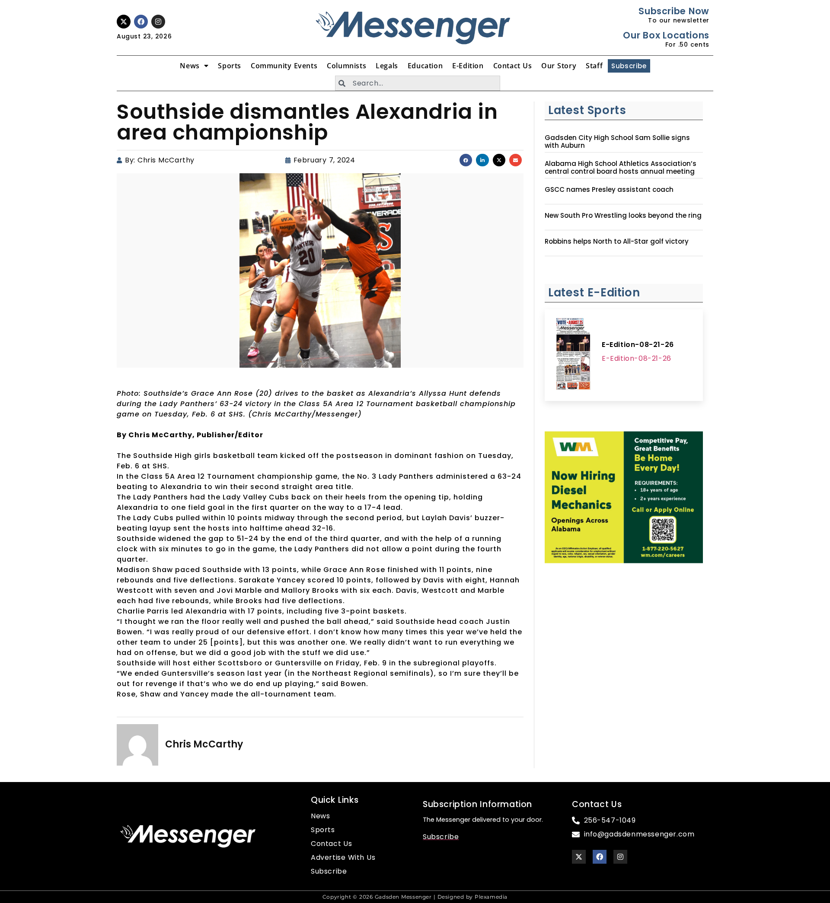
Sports (229, 65)
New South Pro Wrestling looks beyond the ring (623, 215)
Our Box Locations (666, 35)
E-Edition (467, 65)
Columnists (346, 65)
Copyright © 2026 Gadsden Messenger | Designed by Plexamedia (415, 896)
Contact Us (512, 65)
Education (425, 65)
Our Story (558, 65)
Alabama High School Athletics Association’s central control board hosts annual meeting (620, 167)
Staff (594, 65)
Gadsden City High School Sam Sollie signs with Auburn (617, 141)
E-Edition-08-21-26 (638, 345)
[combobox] (417, 83)
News (189, 65)
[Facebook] (141, 22)
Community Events (284, 65)
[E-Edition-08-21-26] (573, 355)
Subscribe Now (673, 11)
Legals (387, 65)
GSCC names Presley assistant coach (609, 190)
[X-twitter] (124, 22)
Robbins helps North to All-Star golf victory (617, 241)
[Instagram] (158, 22)
